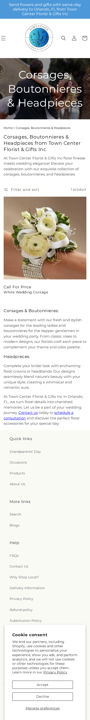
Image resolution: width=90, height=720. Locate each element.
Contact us (28, 412)
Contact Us (19, 566)
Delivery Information (27, 588)
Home (8, 128)
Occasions (18, 462)
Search (15, 514)
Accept (42, 685)
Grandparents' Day (25, 451)
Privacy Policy (55, 672)
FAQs (14, 555)
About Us (17, 484)
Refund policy (21, 610)
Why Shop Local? (24, 577)
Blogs (14, 525)
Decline (42, 696)
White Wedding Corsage (26, 292)
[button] (63, 38)
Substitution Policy (26, 620)
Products (17, 473)
